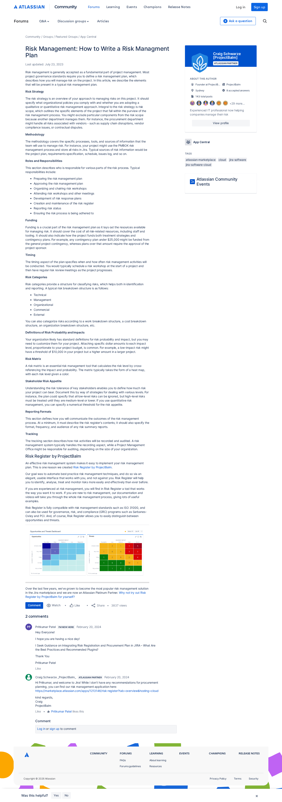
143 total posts (204, 96)
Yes (56, 795)
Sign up (259, 7)
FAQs (123, 760)
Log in (240, 7)
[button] (87, 554)
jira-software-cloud (198, 164)
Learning (113, 7)
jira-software (237, 159)
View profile (221, 123)
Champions (152, 7)
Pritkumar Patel (45, 627)
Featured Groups (67, 36)
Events (132, 7)
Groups (48, 36)
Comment (34, 605)
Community (66, 6)
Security (253, 778)
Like (38, 668)
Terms (237, 778)
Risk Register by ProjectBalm (92, 467)
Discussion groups (72, 21)
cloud (222, 159)
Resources (155, 766)
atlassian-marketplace (200, 159)
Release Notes (179, 7)
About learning (157, 760)
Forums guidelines (130, 766)
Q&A (43, 21)
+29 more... (237, 103)
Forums (94, 7)
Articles (103, 21)
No (66, 795)
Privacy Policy (218, 778)
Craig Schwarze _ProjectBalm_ (55, 677)
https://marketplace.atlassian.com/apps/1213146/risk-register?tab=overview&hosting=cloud (97, 690)
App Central (88, 36)
